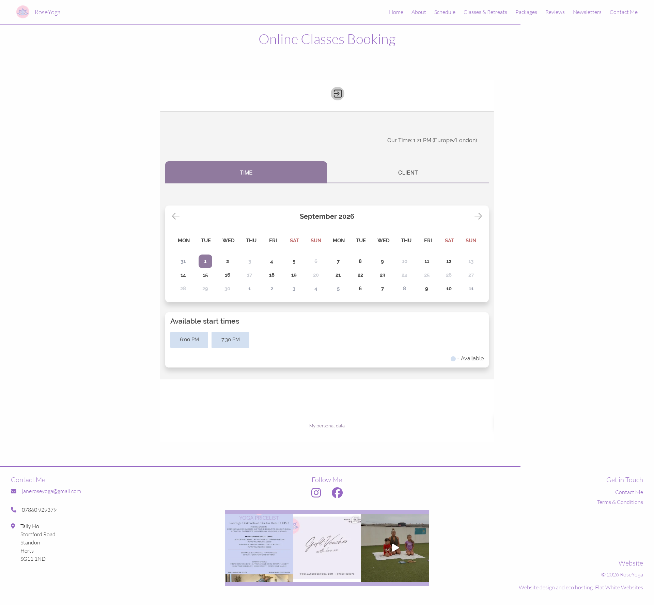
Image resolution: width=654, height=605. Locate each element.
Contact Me (624, 12)
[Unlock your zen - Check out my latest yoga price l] (259, 548)
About (418, 12)
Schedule (444, 12)
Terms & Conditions (620, 501)
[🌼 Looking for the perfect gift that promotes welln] (327, 548)
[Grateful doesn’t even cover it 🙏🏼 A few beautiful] (395, 548)
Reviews (555, 12)
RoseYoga (48, 12)
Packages (526, 12)
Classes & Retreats (485, 12)
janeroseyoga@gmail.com (51, 491)
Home (396, 12)
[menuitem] (392, 11)
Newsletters (587, 12)
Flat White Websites (619, 587)
